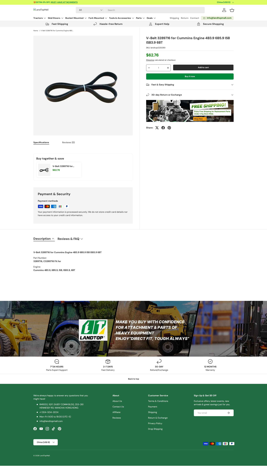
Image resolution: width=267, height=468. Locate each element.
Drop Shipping (155, 428)
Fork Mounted (96, 18)
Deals (150, 18)
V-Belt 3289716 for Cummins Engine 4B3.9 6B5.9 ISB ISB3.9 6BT (57, 30)
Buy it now (190, 76)
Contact (194, 18)
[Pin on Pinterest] (169, 128)
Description (42, 239)
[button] (232, 10)
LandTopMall (45, 455)
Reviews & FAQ (68, 239)
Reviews (117, 417)
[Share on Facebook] (163, 128)
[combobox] (140, 10)
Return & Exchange (158, 417)
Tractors (38, 18)
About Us (117, 401)
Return (184, 18)
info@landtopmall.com (51, 421)
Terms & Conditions (158, 401)
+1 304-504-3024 (48, 412)
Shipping (174, 18)
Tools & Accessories (120, 18)
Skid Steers (54, 18)
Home (35, 30)
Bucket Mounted (74, 18)
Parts (139, 18)
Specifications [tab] (41, 142)
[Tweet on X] (157, 128)
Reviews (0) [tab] (68, 142)
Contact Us (118, 406)
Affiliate (116, 412)
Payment (152, 406)
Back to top (133, 379)
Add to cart (203, 67)
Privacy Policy (155, 423)
